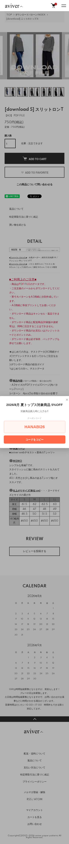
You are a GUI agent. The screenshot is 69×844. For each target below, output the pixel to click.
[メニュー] (63, 5)
